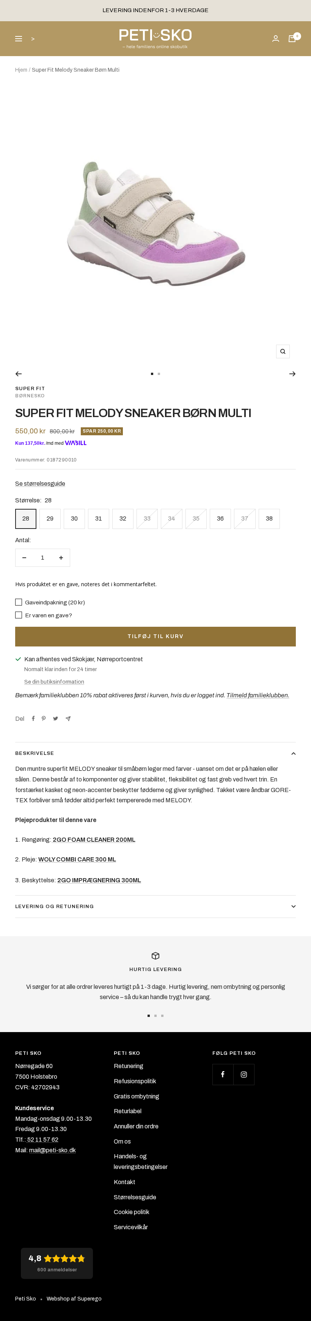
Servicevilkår (131, 1227)
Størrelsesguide (135, 1197)
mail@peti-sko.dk (52, 1150)
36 (220, 518)
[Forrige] (18, 374)
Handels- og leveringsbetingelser (141, 1161)
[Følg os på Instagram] (243, 1074)
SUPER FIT (30, 388)
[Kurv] (292, 38)
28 (25, 518)
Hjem (21, 70)
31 (98, 518)
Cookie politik (131, 1212)
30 (74, 518)
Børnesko (30, 395)
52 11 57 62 (42, 1139)
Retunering (128, 1066)
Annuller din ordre (136, 1126)
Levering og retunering (54, 906)
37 (244, 518)
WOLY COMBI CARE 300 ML (77, 859)
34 (171, 518)
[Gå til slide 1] (152, 374)
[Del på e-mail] (68, 718)
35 (196, 518)
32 (122, 518)
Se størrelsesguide (40, 483)
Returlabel (127, 1111)
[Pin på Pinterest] (44, 718)
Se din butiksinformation (54, 682)
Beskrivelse (34, 753)
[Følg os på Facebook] (222, 1074)
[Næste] (292, 374)
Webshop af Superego (74, 1299)
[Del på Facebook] (33, 718)
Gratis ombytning (136, 1096)
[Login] (275, 38)
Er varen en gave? (48, 615)
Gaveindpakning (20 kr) (54, 602)
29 (50, 518)
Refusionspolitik (135, 1081)
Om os (122, 1141)
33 (147, 518)
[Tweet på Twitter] (55, 718)
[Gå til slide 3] (162, 1016)
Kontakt (124, 1182)
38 (269, 518)
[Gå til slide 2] (159, 374)
